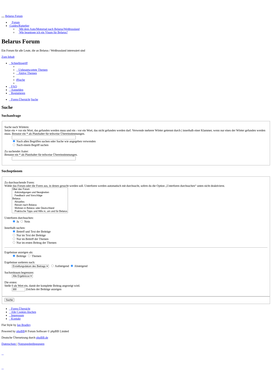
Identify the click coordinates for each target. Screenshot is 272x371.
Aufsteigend (61, 266)
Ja (17, 221)
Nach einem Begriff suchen (32, 145)
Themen (36, 256)
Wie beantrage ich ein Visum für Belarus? (43, 32)
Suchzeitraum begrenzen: (19, 272)
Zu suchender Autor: (16, 151)
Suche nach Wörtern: (16, 127)
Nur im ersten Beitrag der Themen (36, 242)
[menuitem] (32, 69)
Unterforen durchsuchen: (18, 217)
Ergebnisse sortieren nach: (19, 262)
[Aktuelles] (40, 201)
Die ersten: (10, 282)
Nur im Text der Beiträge (31, 235)
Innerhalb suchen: (14, 227)
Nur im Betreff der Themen (32, 239)
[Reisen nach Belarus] (40, 205)
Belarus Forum (14, 16)
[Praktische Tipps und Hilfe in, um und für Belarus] (40, 211)
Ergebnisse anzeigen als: (18, 252)
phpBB (20, 331)
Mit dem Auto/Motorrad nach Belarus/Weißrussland (49, 29)
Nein (26, 221)
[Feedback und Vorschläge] (40, 195)
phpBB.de (42, 337)
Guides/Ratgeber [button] (19, 25)
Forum (15, 22)
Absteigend (81, 266)
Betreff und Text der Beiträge (33, 231)
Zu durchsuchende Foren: (19, 182)
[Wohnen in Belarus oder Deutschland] (40, 208)
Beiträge (21, 256)
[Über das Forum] (40, 189)
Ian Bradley (24, 325)
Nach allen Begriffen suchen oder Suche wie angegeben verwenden (56, 141)
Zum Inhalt (7, 56)
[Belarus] (40, 198)
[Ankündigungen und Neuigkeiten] (40, 192)
